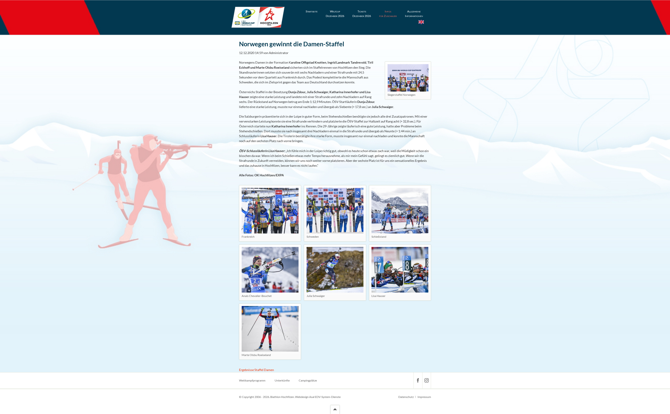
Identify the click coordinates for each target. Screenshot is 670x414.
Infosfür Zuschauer (388, 13)
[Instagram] (426, 380)
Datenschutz (406, 396)
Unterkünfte (282, 380)
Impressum (424, 396)
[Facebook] (418, 380)
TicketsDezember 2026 (361, 13)
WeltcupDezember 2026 (335, 13)
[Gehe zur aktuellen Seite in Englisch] (421, 22)
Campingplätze (308, 380)
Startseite (312, 11)
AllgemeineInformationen (414, 13)
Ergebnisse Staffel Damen (256, 370)
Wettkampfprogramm (252, 380)
